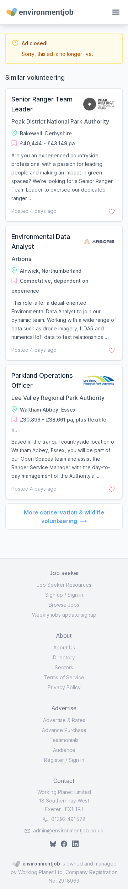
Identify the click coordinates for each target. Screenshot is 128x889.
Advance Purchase (64, 730)
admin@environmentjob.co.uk (68, 830)
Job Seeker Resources (64, 585)
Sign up (54, 595)
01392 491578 (68, 819)
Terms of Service (64, 677)
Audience (64, 750)
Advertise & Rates (64, 720)
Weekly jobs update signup (64, 615)
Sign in (75, 595)
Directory (64, 657)
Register (54, 760)
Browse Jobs (64, 605)
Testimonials (64, 740)
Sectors (64, 667)
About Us (64, 647)
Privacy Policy (64, 687)
